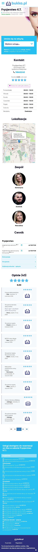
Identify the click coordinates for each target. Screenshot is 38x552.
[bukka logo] (19, 539)
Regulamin (19, 543)
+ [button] (5, 125)
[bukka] (19, 3)
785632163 (20, 72)
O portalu (8, 543)
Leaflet (33, 162)
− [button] (5, 128)
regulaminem (30, 548)
